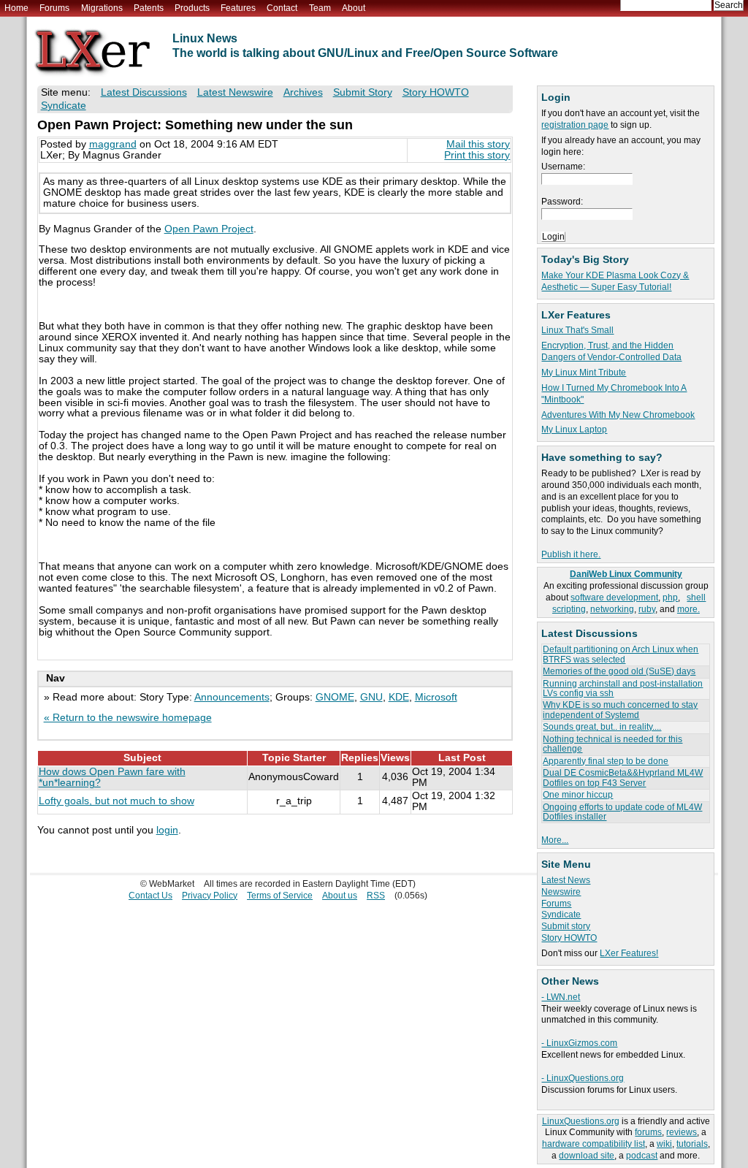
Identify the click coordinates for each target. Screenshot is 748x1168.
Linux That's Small (577, 330)
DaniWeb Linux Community (626, 574)
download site (586, 1155)
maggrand (113, 144)
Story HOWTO (569, 938)
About (353, 8)
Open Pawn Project (208, 229)
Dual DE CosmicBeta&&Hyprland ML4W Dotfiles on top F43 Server (623, 777)
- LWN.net (560, 997)
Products (192, 8)
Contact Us (150, 895)
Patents (149, 8)
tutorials (692, 1144)
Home (16, 8)
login (167, 830)
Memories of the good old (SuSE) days (619, 671)
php (670, 597)
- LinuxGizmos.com (579, 1043)
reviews (681, 1132)
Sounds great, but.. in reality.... (602, 727)
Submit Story (362, 92)
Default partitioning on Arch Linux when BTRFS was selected (620, 654)
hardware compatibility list (593, 1144)
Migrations (102, 8)
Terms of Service (280, 895)
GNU (371, 697)
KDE (399, 697)
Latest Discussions (144, 92)
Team (320, 8)
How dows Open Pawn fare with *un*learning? (112, 777)
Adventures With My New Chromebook (618, 415)
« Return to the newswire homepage (128, 717)
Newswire (561, 892)
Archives (303, 92)
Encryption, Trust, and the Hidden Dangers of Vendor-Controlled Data (611, 351)
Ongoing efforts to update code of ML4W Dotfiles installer (622, 812)
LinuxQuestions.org (580, 1121)
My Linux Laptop (574, 429)
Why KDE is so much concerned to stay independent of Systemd (620, 709)
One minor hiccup (578, 795)
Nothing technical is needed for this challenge (612, 744)
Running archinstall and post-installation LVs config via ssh (623, 688)
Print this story (477, 155)
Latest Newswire (235, 92)
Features (238, 8)
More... (554, 840)
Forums (54, 8)
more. (688, 609)
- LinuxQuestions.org (582, 1078)
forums (648, 1132)
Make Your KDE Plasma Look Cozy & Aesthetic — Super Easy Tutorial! (615, 281)
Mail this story (478, 144)
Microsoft (436, 697)
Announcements (232, 697)
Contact (282, 8)
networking (612, 609)
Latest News (565, 880)
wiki (664, 1144)
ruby (646, 609)
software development (614, 597)
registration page (574, 125)
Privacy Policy (209, 895)
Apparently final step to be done (605, 761)
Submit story (565, 926)
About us (339, 895)
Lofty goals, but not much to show (116, 800)
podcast (641, 1155)
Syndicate (561, 914)
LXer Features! (629, 953)
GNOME (335, 697)
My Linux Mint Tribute (583, 372)
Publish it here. (570, 554)
